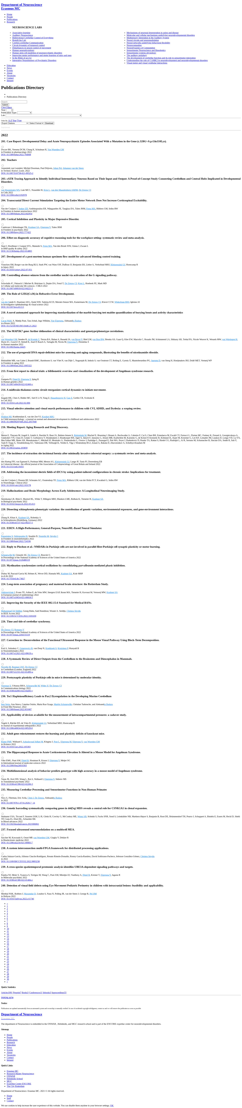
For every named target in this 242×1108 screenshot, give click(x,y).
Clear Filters (6, 107)
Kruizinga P (63, 648)
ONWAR (11, 1076)
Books (25, 992)
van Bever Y (76, 339)
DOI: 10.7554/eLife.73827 (13, 578)
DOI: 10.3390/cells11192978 (14, 195)
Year (14, 120)
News (9, 1047)
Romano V (19, 630)
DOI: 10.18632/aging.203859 (14, 448)
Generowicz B (26, 648)
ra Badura (77, 321)
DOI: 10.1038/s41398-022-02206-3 (17, 784)
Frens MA (90, 208)
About (9, 1052)
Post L (57, 742)
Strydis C (54, 536)
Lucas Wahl (6, 321)
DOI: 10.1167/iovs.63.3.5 (12, 307)
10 (8, 929)
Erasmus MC (12, 1071)
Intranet (10, 1060)
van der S (5, 302)
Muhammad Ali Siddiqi (11, 611)
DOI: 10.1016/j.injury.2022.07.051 (16, 269)
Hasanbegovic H (58, 398)
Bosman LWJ (18, 667)
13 (8, 936)
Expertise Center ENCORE (19, 1084)
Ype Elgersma (57, 321)
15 (8, 941)
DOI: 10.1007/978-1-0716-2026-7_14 (18, 803)
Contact (10, 1057)
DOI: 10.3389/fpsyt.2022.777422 (16, 232)
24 (8, 964)
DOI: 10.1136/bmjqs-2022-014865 (16, 251)
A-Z (10, 120)
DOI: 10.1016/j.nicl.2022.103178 (16, 485)
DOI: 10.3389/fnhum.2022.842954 (16, 214)
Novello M (6, 667)
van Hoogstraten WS (10, 190)
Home (9, 1035)
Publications (12, 1040)
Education (11, 1045)
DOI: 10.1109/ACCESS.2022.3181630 (18, 616)
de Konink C (33, 339)
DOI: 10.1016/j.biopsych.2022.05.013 (18, 504)
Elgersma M (66, 742)
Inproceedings (59, 992)
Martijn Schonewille (63, 704)
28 (8, 974)
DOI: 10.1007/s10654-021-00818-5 (17, 597)
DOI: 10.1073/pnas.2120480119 (15, 560)
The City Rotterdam (15, 1086)
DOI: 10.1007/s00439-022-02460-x (17, 384)
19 (8, 951)
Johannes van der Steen (73, 168)
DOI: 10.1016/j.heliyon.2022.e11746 (17, 899)
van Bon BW (98, 339)
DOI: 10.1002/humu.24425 (13, 347)
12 (8, 934)
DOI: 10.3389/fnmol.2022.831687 (16, 709)
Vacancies (11, 1055)
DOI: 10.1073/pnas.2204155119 (15, 635)
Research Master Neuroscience (20, 1073)
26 (8, 969)
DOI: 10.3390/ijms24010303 (14, 765)
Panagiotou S (7, 536)
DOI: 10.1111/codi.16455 (12, 466)
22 (8, 959)
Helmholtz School (15, 1078)
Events (10, 1050)
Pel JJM (93, 894)
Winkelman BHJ (122, 302)
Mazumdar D (30, 894)
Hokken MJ (6, 416)
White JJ (44, 686)
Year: (3, 110)
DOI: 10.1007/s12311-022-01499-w (17, 672)
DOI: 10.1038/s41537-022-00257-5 (17, 522)
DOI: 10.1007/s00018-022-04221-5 (17, 288)
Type (19, 120)
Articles (6, 992)
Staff (9, 1098)
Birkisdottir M (80, 435)
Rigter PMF (6, 742)
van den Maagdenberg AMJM (64, 190)
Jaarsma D (155, 360)
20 (8, 954)
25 (8, 966)
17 (8, 946)
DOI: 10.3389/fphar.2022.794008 (16, 154)
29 (8, 976)
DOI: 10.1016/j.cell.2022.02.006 (15, 403)
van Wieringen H (229, 339)
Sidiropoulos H (20, 536)
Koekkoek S (51, 648)
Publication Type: (9, 112)
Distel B (16, 379)
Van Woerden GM (56, 149)
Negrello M (44, 536)
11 (8, 931)
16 (8, 944)
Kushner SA (33, 227)
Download (49, 123)
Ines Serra (5, 704)
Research (11, 1042)
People (10, 1037)
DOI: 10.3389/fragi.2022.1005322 (16, 365)
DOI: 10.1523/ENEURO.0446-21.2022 (19, 326)
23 (8, 961)
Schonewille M (8, 555)
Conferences (35, 992)
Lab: (3, 115)
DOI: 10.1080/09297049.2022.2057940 (19, 422)
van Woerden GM (9, 339)
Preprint (17, 992)
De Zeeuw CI (85, 190)
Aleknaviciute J (8, 592)
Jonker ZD (23, 208)
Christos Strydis (74, 611)
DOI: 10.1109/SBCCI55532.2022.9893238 (20, 861)
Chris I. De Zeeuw (36, 798)
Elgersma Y (45, 227)
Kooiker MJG (48, 416)
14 (8, 939)
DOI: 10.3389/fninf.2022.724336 (16, 541)
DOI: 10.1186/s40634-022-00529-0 (17, 728)
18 (8, 949)
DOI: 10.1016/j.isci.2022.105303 (16, 747)
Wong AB (82, 816)
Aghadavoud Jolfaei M (33, 742)
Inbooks (47, 992)
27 (8, 971)
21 (8, 956)
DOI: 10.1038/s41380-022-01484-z (17, 880)
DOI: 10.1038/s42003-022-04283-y (17, 691)
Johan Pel (57, 168)
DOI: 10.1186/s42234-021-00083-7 (17, 842)
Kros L (47, 190)
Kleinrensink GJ (118, 264)
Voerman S (6, 686)
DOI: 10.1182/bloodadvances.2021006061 (20, 824)
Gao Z (69, 398)
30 (8, 979)
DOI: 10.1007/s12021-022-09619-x (17, 653)
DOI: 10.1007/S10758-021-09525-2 (17, 173)
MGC (9, 1081)
